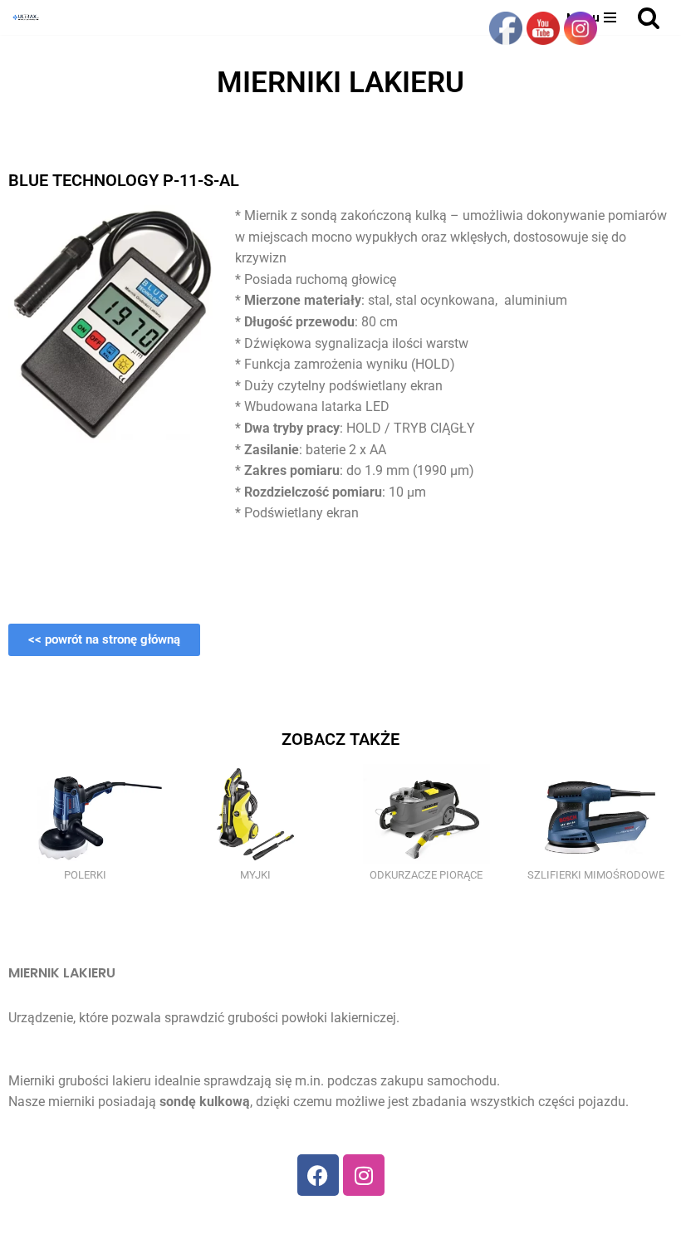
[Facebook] (318, 1175)
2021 (311, 1221)
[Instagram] (364, 1175)
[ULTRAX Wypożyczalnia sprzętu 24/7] (29, 17)
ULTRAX (360, 1221)
